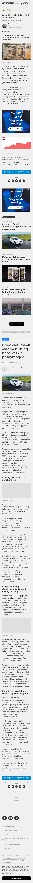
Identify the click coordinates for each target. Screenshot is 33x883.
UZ (25, 4)
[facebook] (4, 818)
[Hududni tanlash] (21, 3)
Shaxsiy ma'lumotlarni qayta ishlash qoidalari (17, 839)
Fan (28, 332)
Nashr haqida (9, 826)
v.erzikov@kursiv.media (14, 27)
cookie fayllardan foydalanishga (20, 872)
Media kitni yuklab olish (13, 844)
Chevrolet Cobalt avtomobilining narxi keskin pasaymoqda (16, 226)
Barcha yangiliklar (10, 332)
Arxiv (6, 834)
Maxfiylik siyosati (11, 830)
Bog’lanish (8, 848)
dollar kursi (6, 31)
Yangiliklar (6, 10)
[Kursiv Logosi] (8, 3)
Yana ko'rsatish (16, 324)
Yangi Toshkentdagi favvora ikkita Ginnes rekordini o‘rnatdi (16, 292)
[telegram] (16, 818)
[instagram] (10, 818)
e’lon (15, 164)
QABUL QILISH (16, 878)
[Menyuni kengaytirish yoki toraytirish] (30, 3)
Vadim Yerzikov (13, 24)
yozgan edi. (6, 770)
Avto (22, 332)
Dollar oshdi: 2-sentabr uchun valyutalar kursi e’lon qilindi (16, 259)
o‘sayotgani (7, 71)
